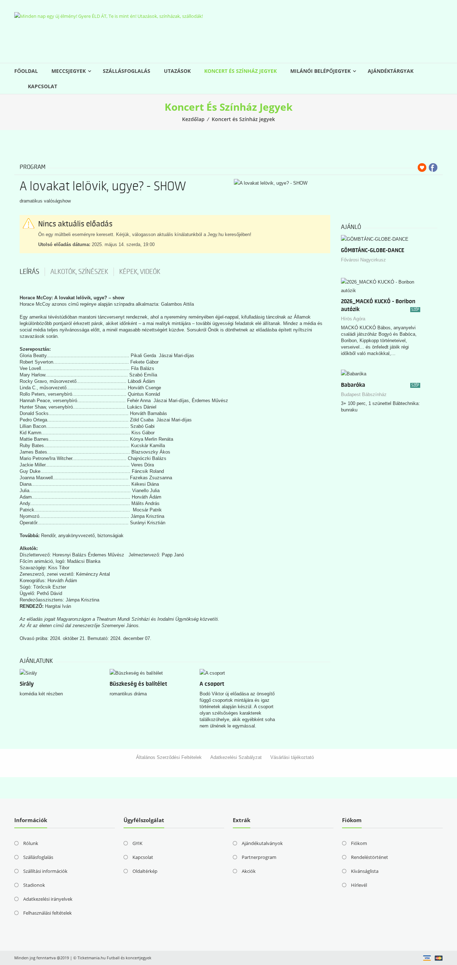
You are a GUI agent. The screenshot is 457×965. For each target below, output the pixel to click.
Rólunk (30, 843)
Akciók (249, 871)
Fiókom (359, 843)
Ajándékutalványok (262, 843)
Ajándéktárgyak (390, 71)
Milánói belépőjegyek (320, 71)
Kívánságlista (364, 871)
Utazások (177, 71)
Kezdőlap (193, 119)
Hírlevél (359, 885)
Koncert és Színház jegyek (240, 71)
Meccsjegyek (68, 71)
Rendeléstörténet (369, 857)
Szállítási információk (45, 871)
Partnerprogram (259, 857)
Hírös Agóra (353, 318)
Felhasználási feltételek (47, 913)
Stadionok (34, 885)
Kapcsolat (42, 86)
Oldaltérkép (144, 871)
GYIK (137, 843)
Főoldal (26, 71)
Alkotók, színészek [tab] (79, 272)
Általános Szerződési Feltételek (169, 757)
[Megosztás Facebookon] (433, 167)
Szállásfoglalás (126, 71)
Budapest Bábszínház (364, 394)
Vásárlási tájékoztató (292, 757)
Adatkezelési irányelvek (47, 899)
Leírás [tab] (29, 272)
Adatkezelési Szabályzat (236, 757)
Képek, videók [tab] (139, 272)
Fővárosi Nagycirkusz (363, 259)
